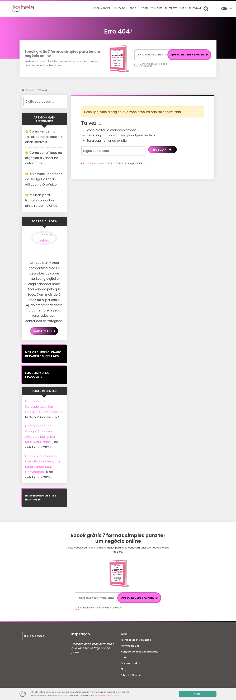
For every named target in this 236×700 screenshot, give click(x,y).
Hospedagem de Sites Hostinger (40, 497)
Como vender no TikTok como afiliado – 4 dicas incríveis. (44, 136)
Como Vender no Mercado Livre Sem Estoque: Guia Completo (44, 406)
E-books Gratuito (132, 675)
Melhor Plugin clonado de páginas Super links (43, 354)
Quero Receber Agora (188, 54)
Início (29, 90)
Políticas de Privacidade (136, 640)
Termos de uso (130, 645)
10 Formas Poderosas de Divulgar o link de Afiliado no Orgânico (43, 179)
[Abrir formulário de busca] (206, 8)
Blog (123, 669)
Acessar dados (130, 663)
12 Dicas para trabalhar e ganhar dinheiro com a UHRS (41, 200)
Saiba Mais (42, 331)
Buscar (160, 149)
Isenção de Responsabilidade (139, 651)
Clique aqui (95, 163)
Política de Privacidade (107, 695)
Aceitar (197, 693)
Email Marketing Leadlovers (37, 375)
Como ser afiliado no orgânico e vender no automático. (43, 157)
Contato (126, 657)
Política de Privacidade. (110, 607)
